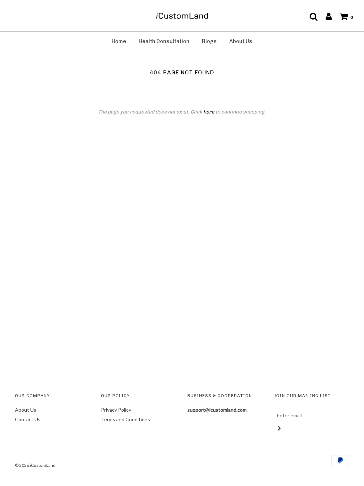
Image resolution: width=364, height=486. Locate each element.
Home (119, 41)
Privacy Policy (116, 410)
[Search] (310, 16)
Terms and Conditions (125, 419)
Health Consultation (164, 41)
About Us (240, 41)
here (208, 112)
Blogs (209, 41)
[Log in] (325, 16)
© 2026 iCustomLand (35, 465)
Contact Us (28, 419)
